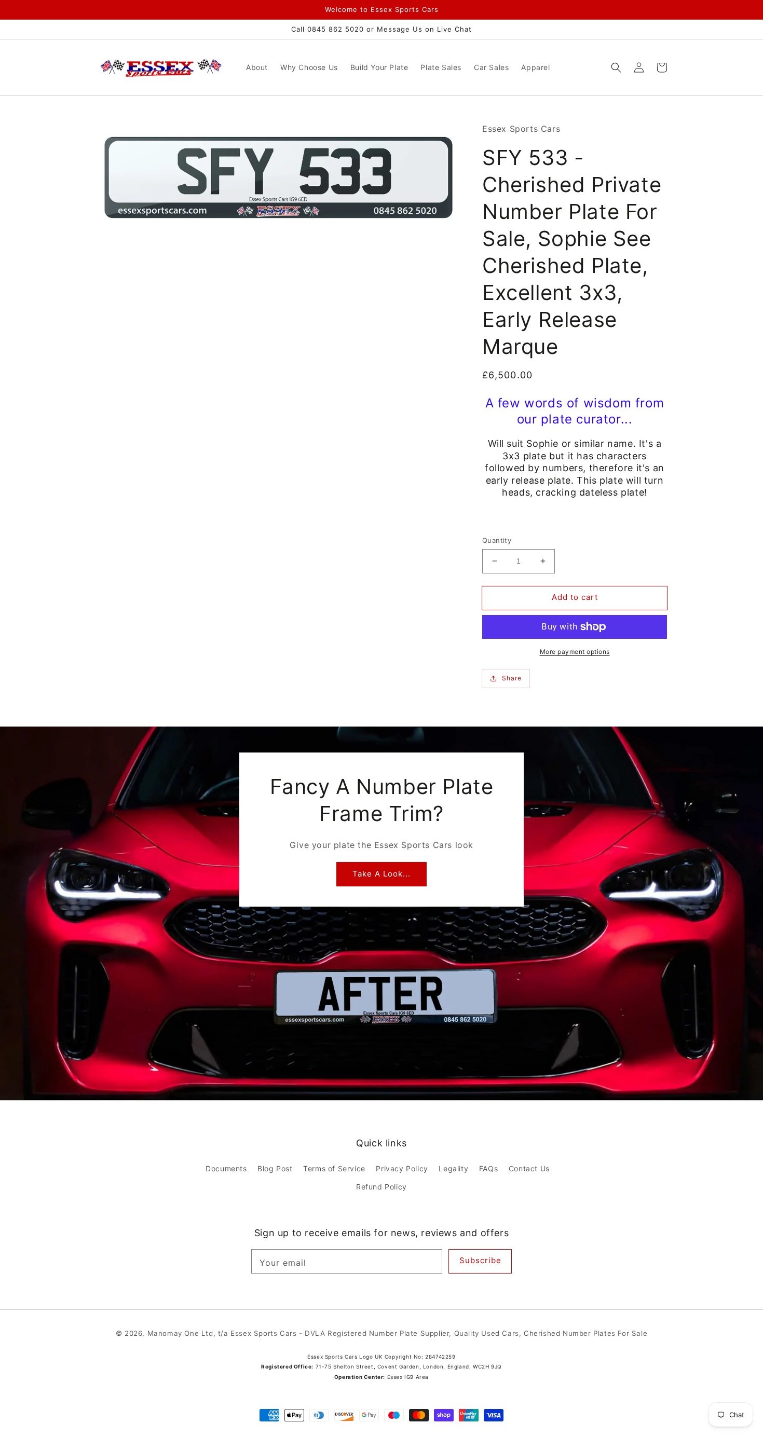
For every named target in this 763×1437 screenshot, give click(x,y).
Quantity (496, 540)
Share (512, 678)
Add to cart (575, 597)
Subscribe (480, 1260)
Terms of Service (334, 1168)
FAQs (488, 1168)
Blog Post (274, 1168)
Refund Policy (381, 1186)
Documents (226, 1168)
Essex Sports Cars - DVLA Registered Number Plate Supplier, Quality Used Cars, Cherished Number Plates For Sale (438, 1333)
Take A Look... (381, 874)
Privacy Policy (402, 1168)
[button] (616, 67)
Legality (453, 1168)
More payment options (575, 651)
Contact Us (529, 1168)
